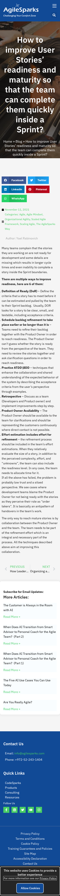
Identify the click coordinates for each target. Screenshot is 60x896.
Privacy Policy (30, 834)
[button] (54, 15)
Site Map (30, 853)
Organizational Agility (17, 219)
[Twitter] (23, 810)
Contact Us (30, 863)
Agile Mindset (34, 214)
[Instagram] (39, 810)
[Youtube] (31, 810)
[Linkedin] (15, 810)
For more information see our (30, 878)
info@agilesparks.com (29, 753)
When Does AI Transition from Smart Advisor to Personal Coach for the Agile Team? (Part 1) (29, 658)
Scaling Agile (27, 224)
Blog (19, 141)
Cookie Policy (30, 844)
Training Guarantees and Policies (30, 849)
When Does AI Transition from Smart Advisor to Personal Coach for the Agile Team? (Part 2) (29, 632)
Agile (22, 214)
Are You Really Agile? (17, 702)
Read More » (11, 617)
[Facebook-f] (6, 810)
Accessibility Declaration (30, 858)
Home (7, 141)
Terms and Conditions (30, 839)
